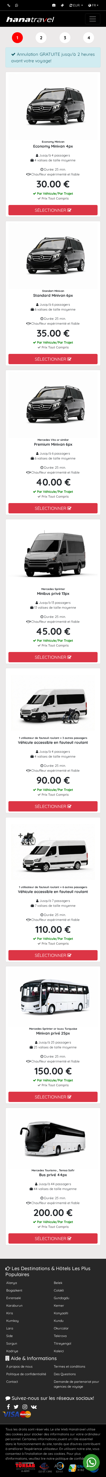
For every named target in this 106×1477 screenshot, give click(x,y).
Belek (58, 1283)
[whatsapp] (91, 1462)
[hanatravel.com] (30, 19)
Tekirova (60, 1336)
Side (9, 1336)
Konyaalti (61, 1313)
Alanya (11, 1283)
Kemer (59, 1305)
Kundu (59, 1321)
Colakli (59, 1290)
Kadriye (12, 1351)
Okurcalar (61, 1328)
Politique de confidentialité (26, 1374)
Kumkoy (12, 1321)
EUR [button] (76, 5)
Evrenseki (13, 1298)
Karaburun (14, 1305)
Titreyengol (62, 1343)
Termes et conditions (69, 1366)
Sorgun (11, 1343)
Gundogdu (61, 1298)
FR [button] (93, 5)
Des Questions (65, 1374)
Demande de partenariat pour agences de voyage (76, 1384)
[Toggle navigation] (92, 19)
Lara (9, 1328)
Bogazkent (14, 1290)
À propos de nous (19, 1366)
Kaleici (59, 1351)
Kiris (9, 1313)
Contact (12, 1382)
